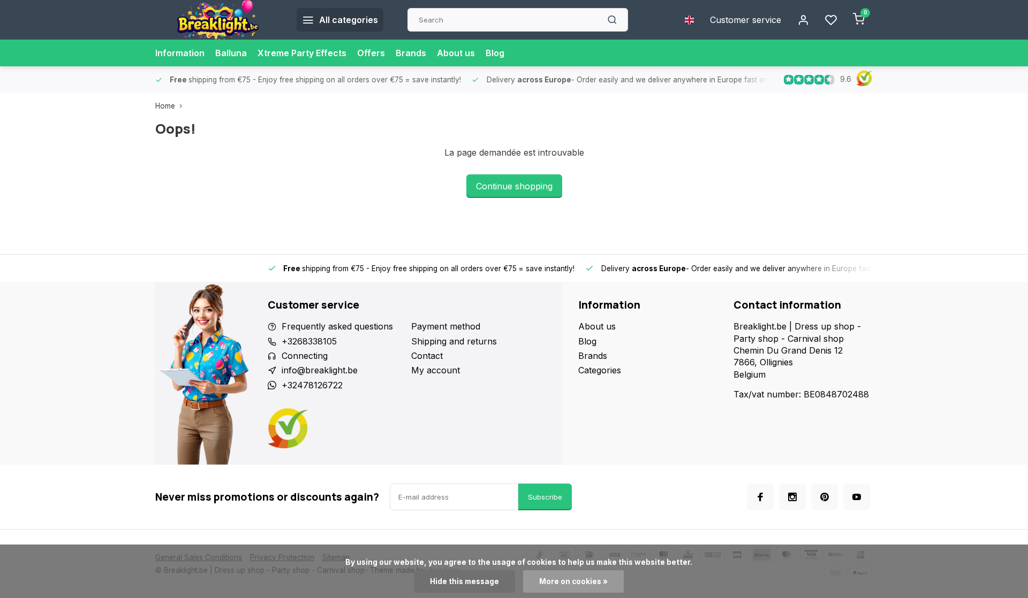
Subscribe (545, 497)
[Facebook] (760, 497)
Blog (495, 53)
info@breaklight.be (320, 370)
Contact (427, 355)
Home (165, 106)
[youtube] (856, 497)
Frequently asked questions (337, 326)
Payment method (445, 326)
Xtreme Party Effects (302, 53)
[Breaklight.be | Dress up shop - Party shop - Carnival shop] (218, 20)
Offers (371, 53)
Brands (411, 53)
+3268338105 (309, 341)
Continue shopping (514, 186)
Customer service (745, 19)
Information (180, 53)
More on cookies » (573, 581)
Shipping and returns (454, 341)
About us (456, 53)
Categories (599, 370)
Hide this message (464, 581)
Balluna (231, 53)
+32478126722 (312, 385)
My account (435, 370)
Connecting (305, 355)
